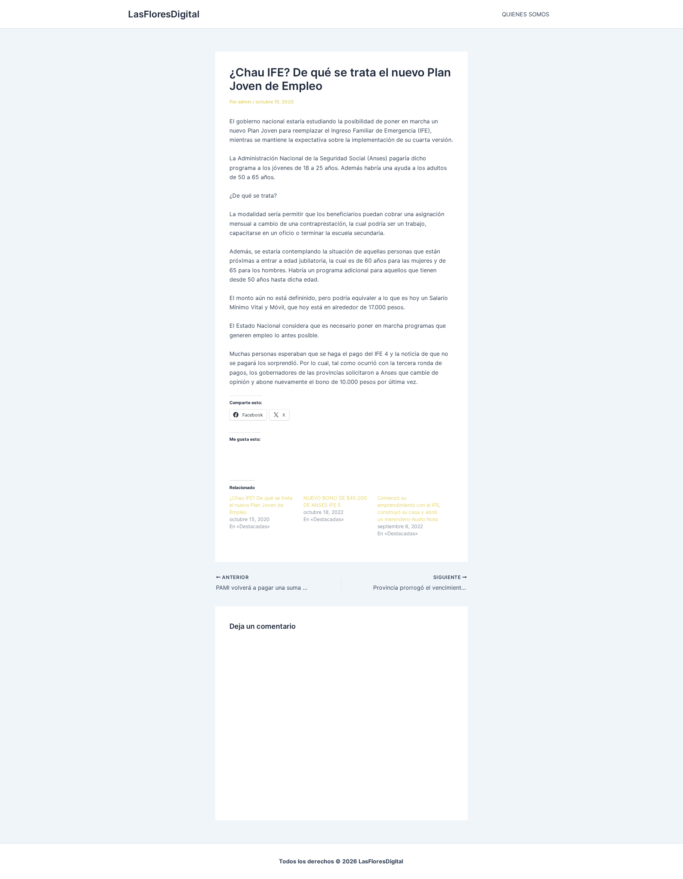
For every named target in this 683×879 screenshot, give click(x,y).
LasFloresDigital (164, 14)
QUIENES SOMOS (525, 14)
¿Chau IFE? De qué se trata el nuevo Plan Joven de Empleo (260, 505)
